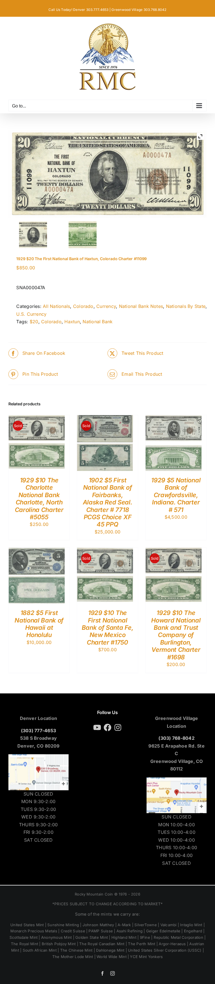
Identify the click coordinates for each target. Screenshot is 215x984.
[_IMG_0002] (33, 235)
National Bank (98, 321)
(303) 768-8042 (176, 738)
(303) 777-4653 (38, 730)
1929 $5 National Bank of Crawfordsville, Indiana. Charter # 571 (175, 495)
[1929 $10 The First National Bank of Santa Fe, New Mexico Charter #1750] (105, 551)
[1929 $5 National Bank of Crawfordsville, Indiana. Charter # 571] (174, 419)
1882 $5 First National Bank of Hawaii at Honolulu (39, 623)
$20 (34, 321)
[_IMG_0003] (82, 235)
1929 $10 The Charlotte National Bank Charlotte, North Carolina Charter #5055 (39, 499)
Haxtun (72, 321)
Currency (106, 306)
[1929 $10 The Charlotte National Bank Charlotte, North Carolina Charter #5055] (37, 419)
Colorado (83, 306)
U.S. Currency (31, 314)
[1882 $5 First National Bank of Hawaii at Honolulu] (37, 551)
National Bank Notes (141, 306)
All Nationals (56, 306)
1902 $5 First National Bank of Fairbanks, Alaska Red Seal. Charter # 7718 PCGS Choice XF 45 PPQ (107, 502)
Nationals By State (185, 306)
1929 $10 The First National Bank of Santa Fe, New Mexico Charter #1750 (107, 627)
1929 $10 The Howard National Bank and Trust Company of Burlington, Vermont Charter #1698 (175, 634)
